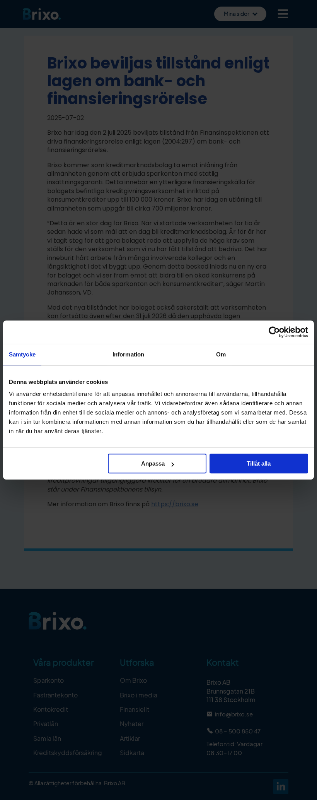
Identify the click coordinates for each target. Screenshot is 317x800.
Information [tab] (128, 354)
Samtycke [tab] (22, 354)
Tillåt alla (259, 463)
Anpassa (153, 463)
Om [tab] (221, 354)
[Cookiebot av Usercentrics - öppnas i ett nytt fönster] (274, 332)
